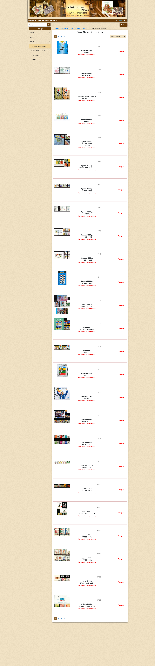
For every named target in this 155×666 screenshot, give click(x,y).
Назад (33, 59)
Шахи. (32, 37)
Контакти (53, 20)
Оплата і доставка (42, 20)
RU (125, 20)
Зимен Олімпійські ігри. (38, 51)
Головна (31, 20)
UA (117, 20)
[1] (49, 25)
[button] (68, 42)
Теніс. (32, 41)
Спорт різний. (35, 55)
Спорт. (85, 28)
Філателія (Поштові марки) (70, 28)
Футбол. (33, 32)
